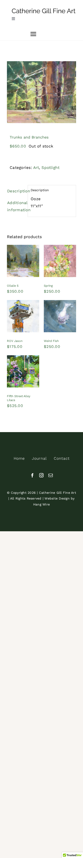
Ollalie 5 (12, 285)
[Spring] (60, 248)
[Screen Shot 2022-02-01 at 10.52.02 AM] (44, 9)
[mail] (50, 475)
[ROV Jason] (23, 303)
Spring (48, 285)
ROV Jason (15, 341)
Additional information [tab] (16, 206)
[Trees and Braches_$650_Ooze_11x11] (41, 92)
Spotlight (50, 167)
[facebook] (32, 475)
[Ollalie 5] (23, 248)
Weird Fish (51, 341)
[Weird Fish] (60, 303)
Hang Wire (41, 504)
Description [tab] (16, 191)
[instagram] (41, 475)
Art (36, 167)
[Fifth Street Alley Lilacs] (23, 358)
